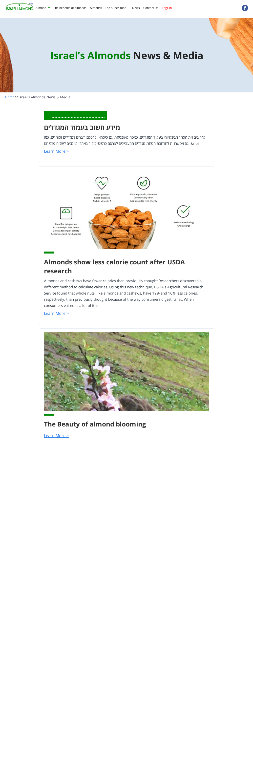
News (136, 8)
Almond (41, 8)
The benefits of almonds (69, 8)
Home (12, 96)
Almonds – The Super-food (108, 8)
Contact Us (150, 8)
